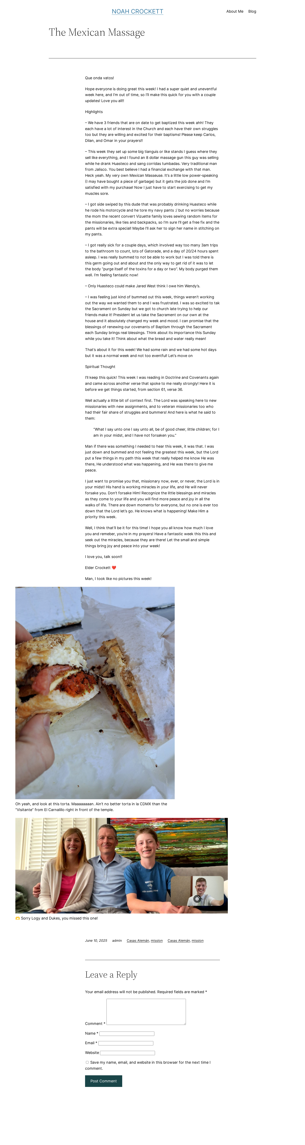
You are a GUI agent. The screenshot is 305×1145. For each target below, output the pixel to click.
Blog (252, 11)
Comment (95, 1023)
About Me (234, 11)
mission (157, 940)
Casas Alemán (138, 940)
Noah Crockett (137, 11)
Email (91, 1043)
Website (92, 1052)
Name (91, 1033)
